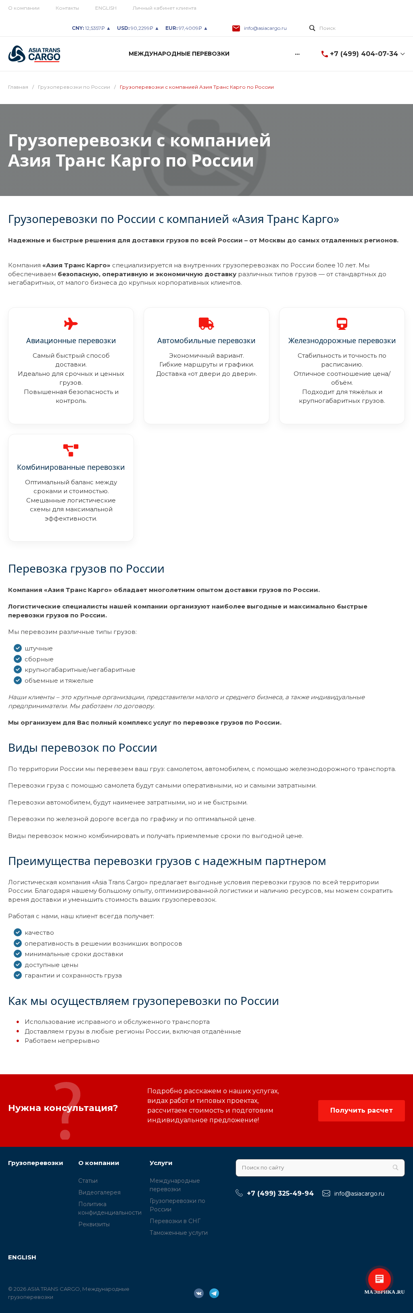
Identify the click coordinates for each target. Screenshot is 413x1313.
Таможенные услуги (179, 1232)
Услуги (161, 1163)
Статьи (88, 1180)
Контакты (67, 8)
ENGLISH (106, 8)
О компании (24, 8)
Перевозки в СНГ (175, 1221)
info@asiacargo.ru (265, 28)
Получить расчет (361, 1110)
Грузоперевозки (35, 1163)
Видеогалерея (99, 1192)
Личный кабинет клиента (164, 8)
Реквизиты (94, 1224)
